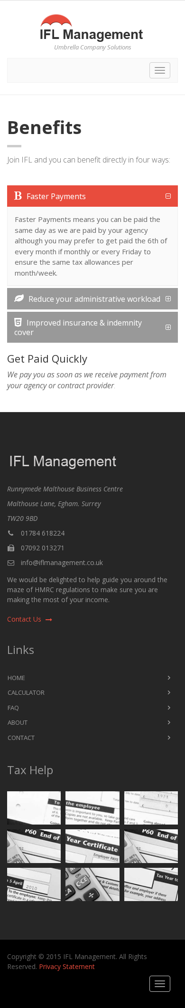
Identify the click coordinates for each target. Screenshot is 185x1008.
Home (16, 677)
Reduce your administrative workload (94, 299)
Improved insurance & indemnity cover (78, 327)
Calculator (26, 692)
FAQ (13, 707)
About (18, 722)
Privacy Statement (67, 966)
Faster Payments (56, 196)
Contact (21, 737)
